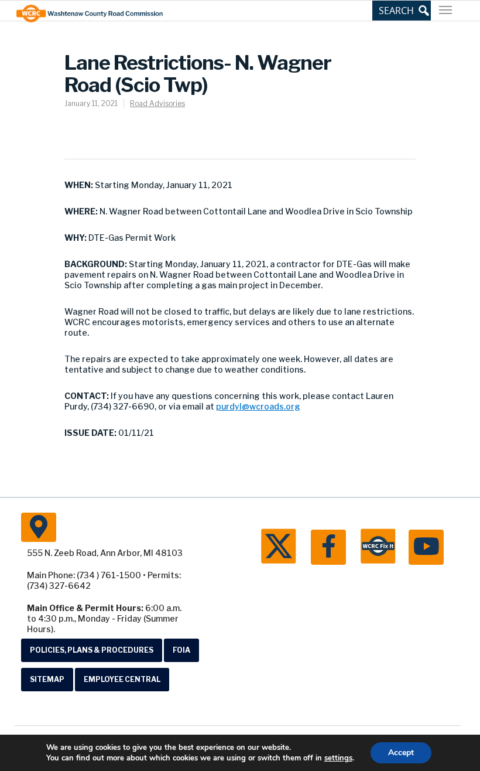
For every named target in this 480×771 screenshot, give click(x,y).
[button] (401, 11)
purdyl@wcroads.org (258, 406)
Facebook (328, 547)
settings (338, 758)
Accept (401, 752)
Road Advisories (157, 103)
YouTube (426, 547)
